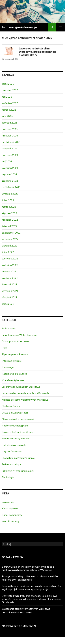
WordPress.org (10, 521)
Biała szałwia (9, 328)
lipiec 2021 (8, 303)
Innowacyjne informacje (19, 27)
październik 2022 (11, 232)
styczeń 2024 (9, 174)
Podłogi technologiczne (15, 425)
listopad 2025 (9, 122)
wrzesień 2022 (10, 239)
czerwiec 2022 (10, 258)
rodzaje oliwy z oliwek (14, 444)
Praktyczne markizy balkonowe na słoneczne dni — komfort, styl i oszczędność (30, 578)
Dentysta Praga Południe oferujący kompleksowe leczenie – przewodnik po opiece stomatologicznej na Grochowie (31, 599)
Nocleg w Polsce (11, 406)
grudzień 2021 (10, 277)
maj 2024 (7, 161)
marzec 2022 (9, 271)
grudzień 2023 (10, 180)
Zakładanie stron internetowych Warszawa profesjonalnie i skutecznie (26, 610)
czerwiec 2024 (10, 154)
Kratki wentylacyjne (13, 380)
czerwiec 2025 (10, 129)
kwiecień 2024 (10, 167)
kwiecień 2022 (10, 264)
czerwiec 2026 (10, 90)
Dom (4, 347)
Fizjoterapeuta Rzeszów (15, 354)
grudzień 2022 (10, 219)
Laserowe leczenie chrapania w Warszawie (25, 393)
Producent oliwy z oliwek (16, 438)
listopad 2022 (9, 226)
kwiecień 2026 (10, 103)
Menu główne (60, 27)
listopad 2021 (9, 284)
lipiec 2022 (8, 252)
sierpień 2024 (9, 148)
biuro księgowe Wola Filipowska (19, 334)
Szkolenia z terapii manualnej (18, 470)
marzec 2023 (9, 206)
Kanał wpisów (10, 508)
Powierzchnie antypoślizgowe (18, 431)
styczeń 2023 (9, 213)
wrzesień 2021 (10, 290)
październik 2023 (11, 187)
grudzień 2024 (10, 135)
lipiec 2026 (8, 83)
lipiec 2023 (8, 200)
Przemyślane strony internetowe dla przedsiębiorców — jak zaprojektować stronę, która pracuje (31, 588)
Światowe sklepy (11, 464)
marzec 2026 (9, 109)
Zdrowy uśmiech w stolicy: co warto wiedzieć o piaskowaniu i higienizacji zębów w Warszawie (28, 568)
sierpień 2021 (9, 297)
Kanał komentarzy (12, 514)
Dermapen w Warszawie (15, 341)
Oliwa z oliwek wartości (15, 412)
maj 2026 (7, 96)
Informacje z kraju (11, 360)
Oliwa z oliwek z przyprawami (18, 419)
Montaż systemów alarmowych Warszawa (25, 399)
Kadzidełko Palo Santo (14, 373)
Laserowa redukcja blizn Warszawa (21, 386)
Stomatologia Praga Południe (18, 457)
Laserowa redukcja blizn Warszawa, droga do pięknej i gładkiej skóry (37, 51)
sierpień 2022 (9, 245)
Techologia (8, 477)
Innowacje (8, 367)
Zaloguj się (8, 501)
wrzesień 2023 (10, 193)
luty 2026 (7, 116)
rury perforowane (11, 451)
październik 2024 (11, 141)
